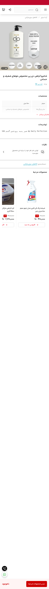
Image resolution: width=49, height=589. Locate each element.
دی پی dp (39, 84)
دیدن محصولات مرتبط (36, 584)
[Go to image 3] (2, 68)
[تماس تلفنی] (4, 568)
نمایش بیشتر (44, 114)
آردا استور (44, 18)
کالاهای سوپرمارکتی (31, 18)
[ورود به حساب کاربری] (10, 9)
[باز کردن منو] (45, 10)
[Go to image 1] (6, 68)
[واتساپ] (4, 574)
